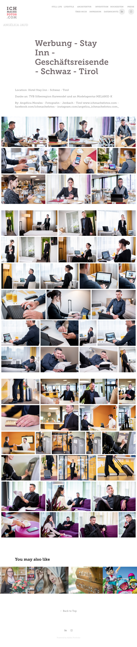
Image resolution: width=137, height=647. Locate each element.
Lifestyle (69, 7)
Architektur (84, 7)
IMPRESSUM (95, 12)
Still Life (57, 7)
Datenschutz (111, 12)
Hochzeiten (116, 7)
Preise (130, 7)
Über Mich (81, 12)
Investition (101, 7)
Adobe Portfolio (73, 638)
